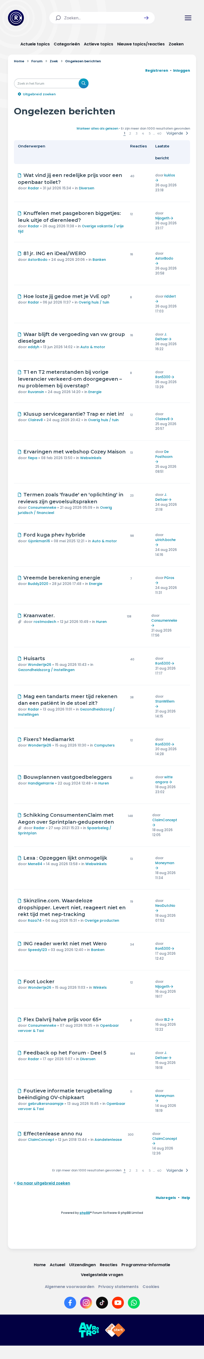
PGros (169, 578)
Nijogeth (162, 218)
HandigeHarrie (41, 783)
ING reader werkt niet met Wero (65, 944)
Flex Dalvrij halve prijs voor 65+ (62, 1019)
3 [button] (137, 133)
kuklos (169, 175)
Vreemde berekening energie (61, 578)
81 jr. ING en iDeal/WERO (54, 253)
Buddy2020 (38, 583)
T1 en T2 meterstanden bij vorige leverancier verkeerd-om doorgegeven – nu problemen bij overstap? (70, 379)
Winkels (100, 987)
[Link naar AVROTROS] (89, 1330)
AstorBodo (38, 259)
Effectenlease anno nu (52, 1134)
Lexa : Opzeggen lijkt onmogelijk (65, 858)
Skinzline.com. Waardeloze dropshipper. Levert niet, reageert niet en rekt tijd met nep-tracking (72, 907)
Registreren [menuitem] (156, 70)
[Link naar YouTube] (118, 1303)
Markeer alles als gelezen (97, 128)
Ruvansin (36, 391)
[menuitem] (166, 1197)
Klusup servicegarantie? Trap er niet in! (73, 414)
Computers (104, 745)
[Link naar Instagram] (86, 1303)
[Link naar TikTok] (102, 1303)
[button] (146, 17)
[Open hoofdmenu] (188, 18)
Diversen (86, 188)
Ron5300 (162, 377)
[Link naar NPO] (115, 1330)
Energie (95, 391)
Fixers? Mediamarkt (48, 739)
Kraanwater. (39, 615)
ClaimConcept (164, 820)
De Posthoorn (163, 454)
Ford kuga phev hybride (54, 535)
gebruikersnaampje (45, 1103)
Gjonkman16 (39, 541)
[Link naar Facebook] (70, 1303)
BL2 (167, 1019)
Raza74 (35, 920)
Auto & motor (92, 346)
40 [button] (159, 133)
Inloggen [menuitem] (181, 70)
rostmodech (45, 621)
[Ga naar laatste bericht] (157, 180)
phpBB (85, 1213)
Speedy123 (37, 949)
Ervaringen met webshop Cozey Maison (74, 452)
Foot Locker (38, 982)
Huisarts (34, 658)
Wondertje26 (39, 664)
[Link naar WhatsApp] (134, 1303)
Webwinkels (91, 457)
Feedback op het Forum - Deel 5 (64, 1053)
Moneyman (164, 863)
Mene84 (35, 863)
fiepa (32, 457)
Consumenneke (42, 507)
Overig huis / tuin (94, 302)
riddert (170, 296)
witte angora (164, 779)
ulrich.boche (165, 540)
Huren (101, 621)
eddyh (33, 346)
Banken (99, 259)
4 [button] (143, 133)
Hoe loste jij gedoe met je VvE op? (66, 296)
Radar (33, 188)
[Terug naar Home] (16, 18)
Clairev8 (35, 419)
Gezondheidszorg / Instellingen (46, 669)
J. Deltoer (161, 337)
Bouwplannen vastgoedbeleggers (67, 777)
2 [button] (130, 133)
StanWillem (164, 701)
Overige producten (102, 920)
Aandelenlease (108, 1139)
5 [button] (150, 133)
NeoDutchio (165, 905)
